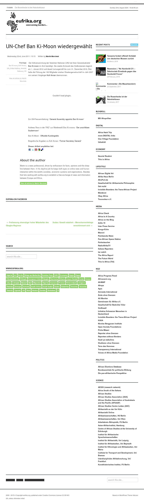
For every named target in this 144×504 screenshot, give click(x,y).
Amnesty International (107, 291)
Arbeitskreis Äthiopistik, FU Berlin (113, 422)
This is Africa (104, 159)
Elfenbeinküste (12, 279)
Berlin (20, 275)
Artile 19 (101, 223)
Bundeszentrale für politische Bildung (114, 370)
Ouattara (53, 282)
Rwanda (9, 286)
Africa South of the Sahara (109, 390)
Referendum (71, 282)
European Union (34, 279)
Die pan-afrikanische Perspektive (112, 373)
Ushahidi (102, 142)
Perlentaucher (104, 242)
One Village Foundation (108, 138)
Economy (64, 275)
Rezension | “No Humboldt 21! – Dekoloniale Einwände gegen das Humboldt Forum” (121, 71)
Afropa (101, 285)
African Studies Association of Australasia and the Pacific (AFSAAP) (116, 401)
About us (10, 480)
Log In (22, 2)
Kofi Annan (22, 65)
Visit (135, 2)
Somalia (26, 286)
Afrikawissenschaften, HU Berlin (112, 415)
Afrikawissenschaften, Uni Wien (111, 419)
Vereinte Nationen (21, 69)
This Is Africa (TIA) (106, 261)
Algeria (9, 275)
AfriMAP (101, 282)
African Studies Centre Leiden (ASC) (114, 406)
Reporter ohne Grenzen (108, 333)
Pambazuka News (105, 235)
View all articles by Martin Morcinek (33, 183)
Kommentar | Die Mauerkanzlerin (121, 83)
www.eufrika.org (11, 2)
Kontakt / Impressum (34, 480)
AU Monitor (103, 298)
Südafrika (65, 286)
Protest (62, 282)
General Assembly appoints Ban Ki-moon (66, 119)
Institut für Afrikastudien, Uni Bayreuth (114, 443)
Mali (30, 282)
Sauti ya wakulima (106, 339)
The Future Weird (105, 258)
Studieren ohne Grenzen (108, 343)
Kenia (81, 279)
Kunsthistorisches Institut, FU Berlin (114, 464)
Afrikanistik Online (106, 412)
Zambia (43, 290)
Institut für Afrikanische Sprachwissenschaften (108, 435)
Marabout (102, 192)
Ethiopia (23, 279)
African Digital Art (105, 173)
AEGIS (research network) (109, 387)
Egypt (71, 275)
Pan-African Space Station (109, 239)
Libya (8, 282)
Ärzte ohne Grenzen (106, 295)
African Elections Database (109, 366)
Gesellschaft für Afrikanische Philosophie (116, 183)
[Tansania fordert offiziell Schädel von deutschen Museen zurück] (101, 58)
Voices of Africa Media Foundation (113, 352)
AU (15, 275)
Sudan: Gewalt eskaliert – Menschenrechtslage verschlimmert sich (73, 224)
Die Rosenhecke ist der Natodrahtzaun (30, 7)
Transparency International (109, 349)
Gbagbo (46, 279)
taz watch (102, 252)
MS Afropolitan (104, 118)
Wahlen (35, 290)
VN (25, 71)
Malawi (24, 282)
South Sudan (48, 286)
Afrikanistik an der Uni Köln (110, 409)
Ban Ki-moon (13, 65)
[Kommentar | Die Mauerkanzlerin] (101, 87)
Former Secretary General (70, 141)
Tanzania (74, 286)
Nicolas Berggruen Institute (110, 323)
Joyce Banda (72, 279)
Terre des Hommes (106, 346)
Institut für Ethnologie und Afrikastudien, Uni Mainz (117, 448)
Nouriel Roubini (105, 156)
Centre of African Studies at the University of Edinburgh (117, 430)
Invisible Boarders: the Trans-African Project (117, 189)
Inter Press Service (106, 226)
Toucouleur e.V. (105, 199)
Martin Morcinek (52, 56)
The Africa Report (105, 255)
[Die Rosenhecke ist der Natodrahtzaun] (101, 99)
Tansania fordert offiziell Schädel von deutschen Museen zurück (121, 57)
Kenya (87, 279)
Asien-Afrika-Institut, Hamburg (111, 425)
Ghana (62, 279)
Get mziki (102, 186)
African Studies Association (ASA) (113, 396)
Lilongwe (16, 282)
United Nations (15, 68)
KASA (100, 320)
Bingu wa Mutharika (32, 275)
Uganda (17, 290)
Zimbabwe (51, 290)
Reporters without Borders (109, 336)
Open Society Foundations (109, 326)
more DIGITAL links (106, 135)
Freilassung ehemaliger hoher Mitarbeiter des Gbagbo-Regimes (27, 224)
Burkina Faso (47, 275)
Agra (100, 288)
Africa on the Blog (106, 219)
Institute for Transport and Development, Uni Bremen (117, 454)
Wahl (28, 290)
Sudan (56, 286)
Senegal (18, 286)
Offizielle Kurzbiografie (49, 135)
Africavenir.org (104, 279)
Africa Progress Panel (107, 275)
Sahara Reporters (105, 248)
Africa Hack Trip (105, 132)
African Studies (104, 393)
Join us (20, 480)
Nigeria (45, 282)
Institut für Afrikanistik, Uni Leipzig (113, 440)
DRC (56, 275)
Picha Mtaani (103, 330)
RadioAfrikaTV (104, 245)
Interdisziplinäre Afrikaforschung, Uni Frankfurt (114, 460)
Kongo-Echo (103, 229)
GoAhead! (102, 308)
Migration (37, 282)
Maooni (101, 232)
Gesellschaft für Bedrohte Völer (111, 304)
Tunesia (9, 290)
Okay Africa (103, 196)
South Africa (36, 286)
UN (8, 68)
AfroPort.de (103, 179)
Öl (58, 290)
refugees (81, 282)
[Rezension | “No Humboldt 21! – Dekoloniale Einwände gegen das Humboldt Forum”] (101, 71)
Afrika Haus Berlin (106, 176)
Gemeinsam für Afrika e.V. (109, 301)
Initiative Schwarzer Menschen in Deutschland (112, 312)
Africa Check (103, 213)
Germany (54, 279)
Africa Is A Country (106, 216)
